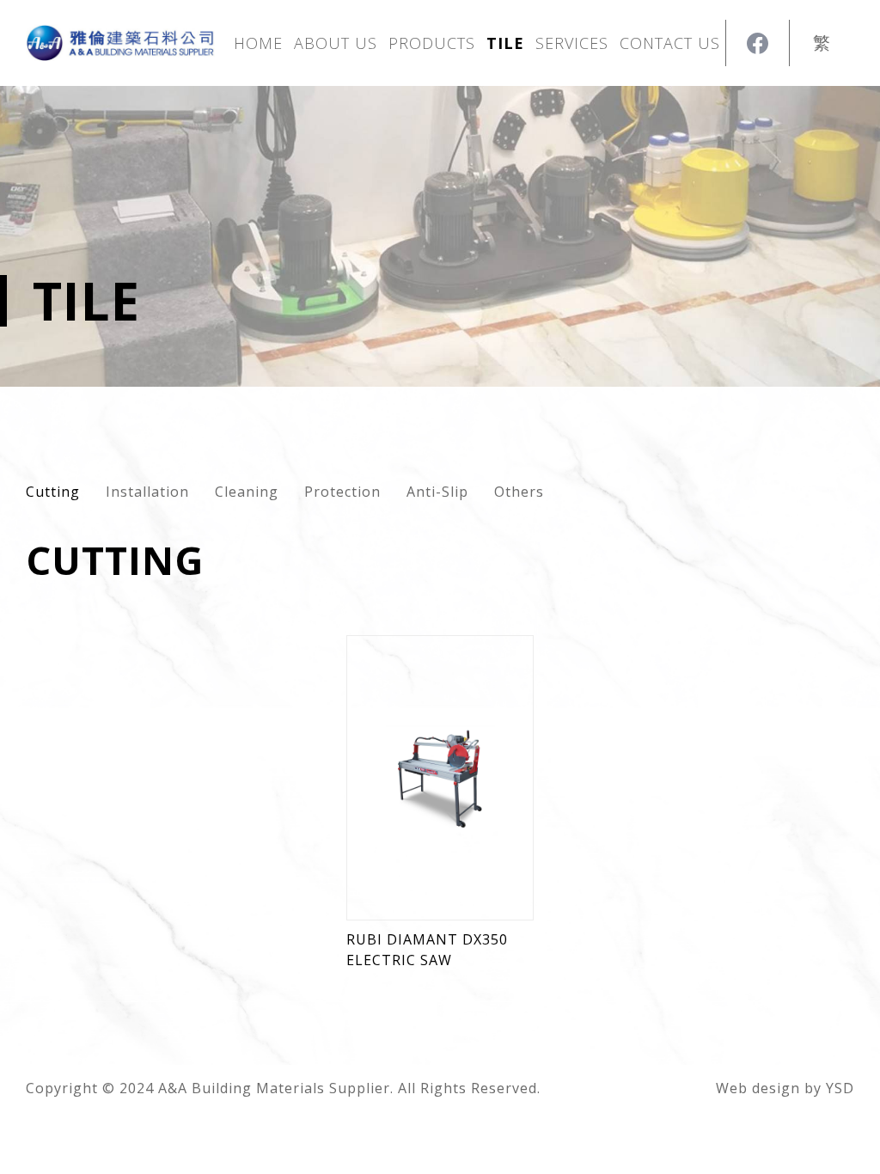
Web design (758, 1088)
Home (258, 43)
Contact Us (670, 43)
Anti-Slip (437, 491)
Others (519, 491)
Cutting (53, 491)
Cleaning (246, 491)
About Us (335, 43)
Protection (342, 491)
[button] (431, 43)
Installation (147, 491)
